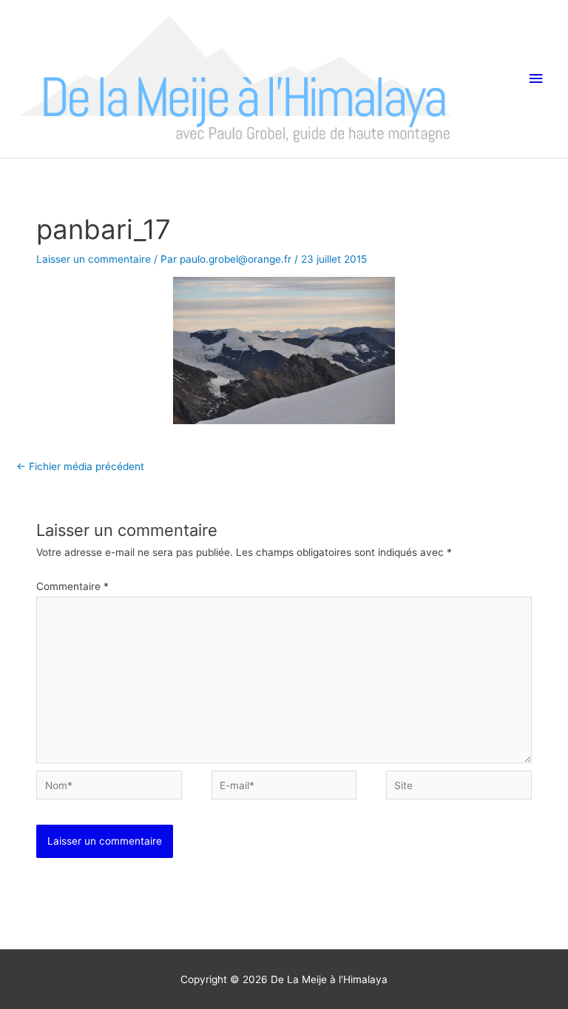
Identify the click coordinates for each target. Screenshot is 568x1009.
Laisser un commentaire (93, 259)
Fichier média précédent (80, 466)
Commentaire (72, 586)
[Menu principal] (536, 79)
